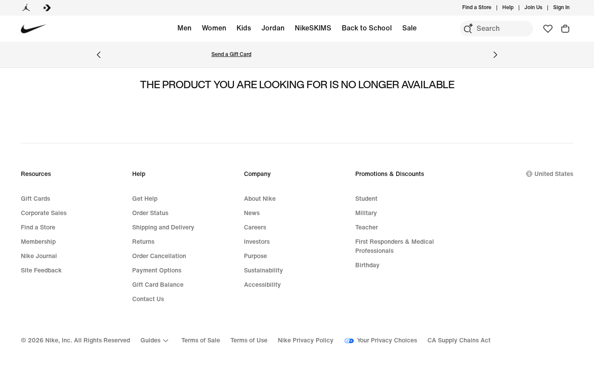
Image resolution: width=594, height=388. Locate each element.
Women (214, 28)
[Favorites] (548, 28)
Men (184, 28)
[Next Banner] (495, 54)
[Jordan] (26, 8)
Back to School (367, 28)
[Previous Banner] (98, 54)
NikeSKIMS (313, 28)
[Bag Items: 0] (565, 28)
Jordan (272, 28)
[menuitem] (516, 8)
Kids (244, 28)
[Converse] (47, 8)
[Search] (468, 28)
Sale (409, 28)
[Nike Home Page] (34, 29)
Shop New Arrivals (132, 54)
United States (553, 174)
